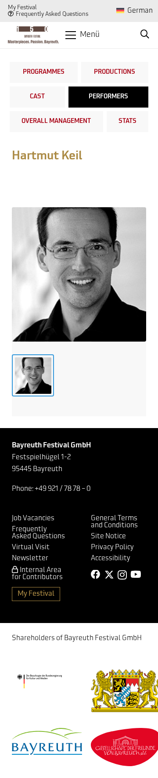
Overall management (56, 121)
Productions (114, 72)
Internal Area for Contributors (37, 574)
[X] (109, 575)
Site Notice (108, 536)
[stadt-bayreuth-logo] (47, 741)
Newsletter (30, 558)
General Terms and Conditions (114, 522)
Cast (37, 97)
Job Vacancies (33, 518)
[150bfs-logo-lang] (33, 35)
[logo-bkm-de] (39, 681)
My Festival (22, 8)
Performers (108, 97)
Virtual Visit (31, 547)
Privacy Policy (112, 547)
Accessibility (110, 558)
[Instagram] (122, 575)
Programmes (44, 72)
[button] (82, 35)
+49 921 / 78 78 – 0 (63, 489)
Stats (127, 121)
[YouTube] (135, 575)
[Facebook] (96, 575)
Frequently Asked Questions (52, 14)
